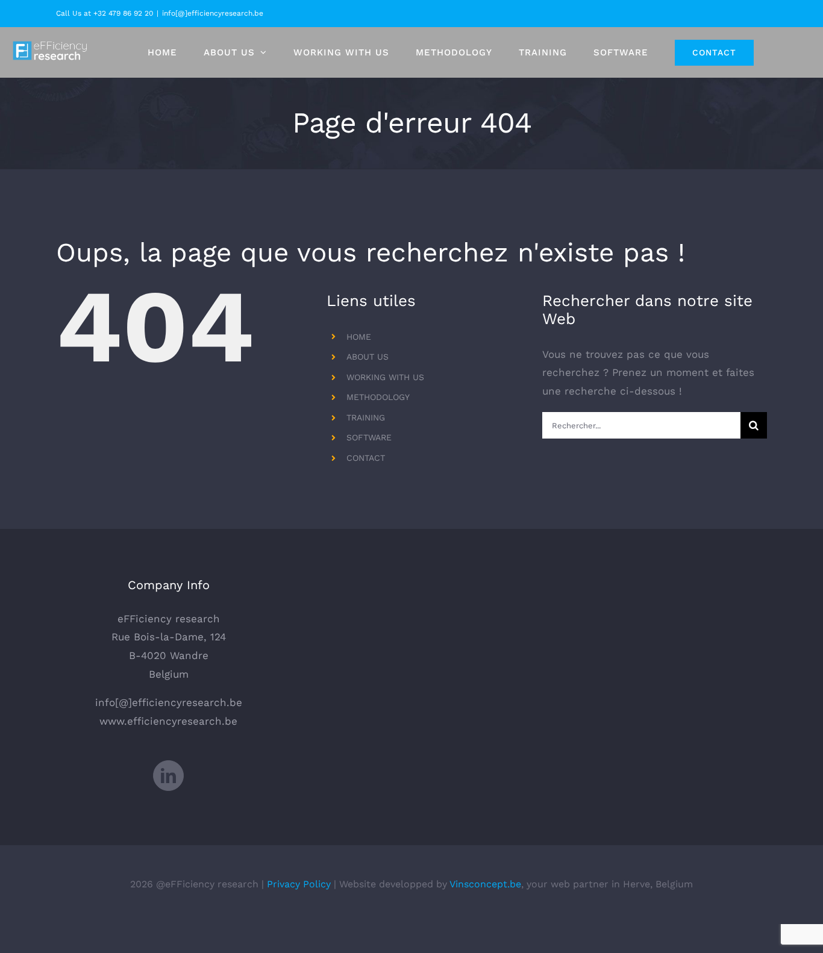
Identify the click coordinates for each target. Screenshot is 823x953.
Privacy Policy (299, 884)
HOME (358, 337)
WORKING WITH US (385, 377)
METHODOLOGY (378, 397)
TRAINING (365, 417)
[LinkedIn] (168, 775)
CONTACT (365, 458)
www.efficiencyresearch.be (168, 721)
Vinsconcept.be (485, 884)
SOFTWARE (369, 437)
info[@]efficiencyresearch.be (212, 13)
